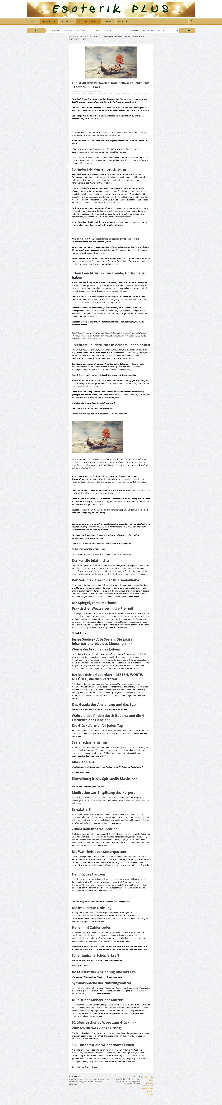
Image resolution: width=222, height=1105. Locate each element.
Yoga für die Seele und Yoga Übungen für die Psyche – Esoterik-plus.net (127, 1081)
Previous (76, 1076)
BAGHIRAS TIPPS (49, 21)
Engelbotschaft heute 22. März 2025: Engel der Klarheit (124, 30)
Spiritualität (123, 21)
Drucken (139, 93)
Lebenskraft (108, 21)
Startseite (33, 21)
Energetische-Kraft (93, 93)
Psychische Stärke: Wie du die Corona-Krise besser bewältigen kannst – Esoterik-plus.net (89, 1081)
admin (82, 91)
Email (148, 93)
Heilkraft (95, 21)
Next (135, 1076)
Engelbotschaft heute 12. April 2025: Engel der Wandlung (75, 30)
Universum (82, 21)
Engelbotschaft (67, 21)
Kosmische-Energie (114, 93)
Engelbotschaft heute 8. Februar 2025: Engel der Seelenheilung (175, 30)
